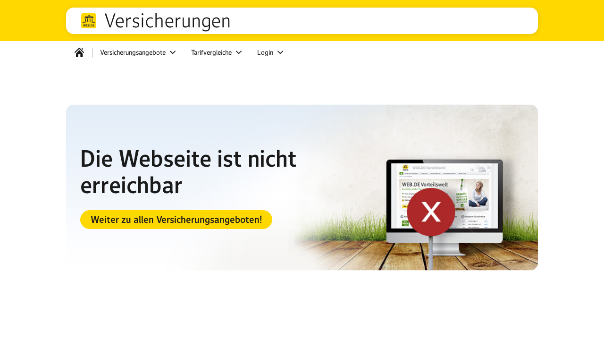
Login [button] (266, 52)
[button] (176, 219)
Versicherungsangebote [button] (134, 52)
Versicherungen (167, 20)
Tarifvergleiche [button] (212, 52)
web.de (88, 20)
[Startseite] (79, 52)
